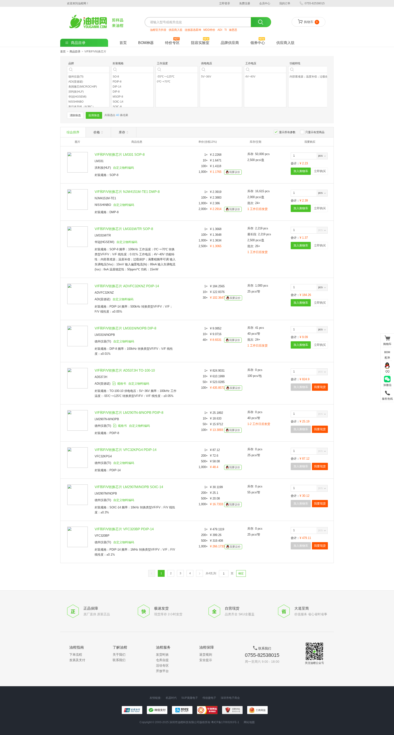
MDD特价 (209, 29)
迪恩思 (233, 29)
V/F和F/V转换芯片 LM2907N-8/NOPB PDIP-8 (129, 412)
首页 (123, 43)
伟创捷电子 (209, 697)
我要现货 (320, 387)
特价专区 (172, 43)
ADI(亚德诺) (102, 299)
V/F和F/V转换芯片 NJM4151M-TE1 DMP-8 (127, 192)
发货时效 (162, 654)
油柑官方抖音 (158, 29)
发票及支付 (77, 660)
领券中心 (257, 43)
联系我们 (119, 660)
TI (225, 29)
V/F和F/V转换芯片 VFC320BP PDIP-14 (124, 529)
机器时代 (171, 697)
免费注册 (244, 3)
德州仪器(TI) (103, 341)
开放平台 (162, 671)
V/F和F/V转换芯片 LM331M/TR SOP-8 (124, 229)
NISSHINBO (103, 205)
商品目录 (75, 51)
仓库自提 (162, 660)
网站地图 (249, 722)
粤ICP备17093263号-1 (225, 722)
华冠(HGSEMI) (104, 242)
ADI (220, 29)
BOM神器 (146, 43)
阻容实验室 (200, 43)
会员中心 (264, 3)
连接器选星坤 (193, 29)
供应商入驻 (175, 29)
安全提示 (205, 660)
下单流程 (75, 654)
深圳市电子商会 (230, 697)
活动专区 (162, 665)
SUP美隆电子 (189, 697)
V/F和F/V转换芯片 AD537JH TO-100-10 (125, 370)
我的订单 (284, 3)
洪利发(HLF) (103, 167)
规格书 (121, 383)
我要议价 (234, 172)
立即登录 (224, 3)
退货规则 (205, 654)
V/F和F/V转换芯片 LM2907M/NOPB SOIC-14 (129, 487)
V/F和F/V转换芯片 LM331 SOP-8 (120, 154)
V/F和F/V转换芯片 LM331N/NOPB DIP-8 (125, 328)
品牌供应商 (230, 43)
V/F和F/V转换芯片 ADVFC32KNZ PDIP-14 (127, 286)
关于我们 (119, 654)
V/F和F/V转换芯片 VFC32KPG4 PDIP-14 (125, 450)
